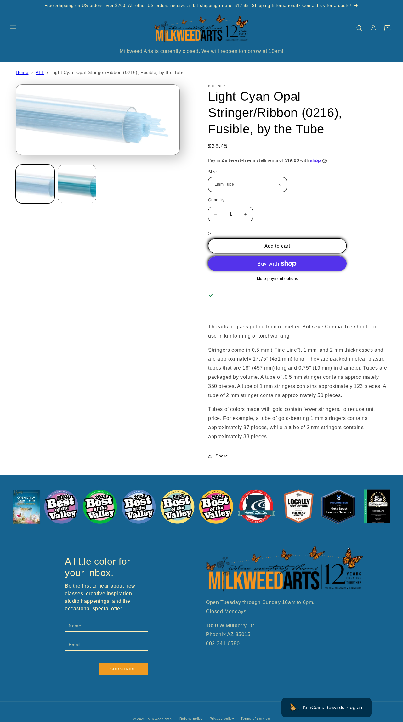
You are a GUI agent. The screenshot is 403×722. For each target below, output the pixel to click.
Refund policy (191, 718)
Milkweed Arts (160, 719)
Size (212, 172)
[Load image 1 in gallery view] (35, 184)
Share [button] (221, 455)
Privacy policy (222, 718)
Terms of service (255, 718)
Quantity (216, 200)
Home (22, 72)
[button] (13, 28)
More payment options (277, 279)
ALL (40, 72)
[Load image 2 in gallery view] (77, 184)
